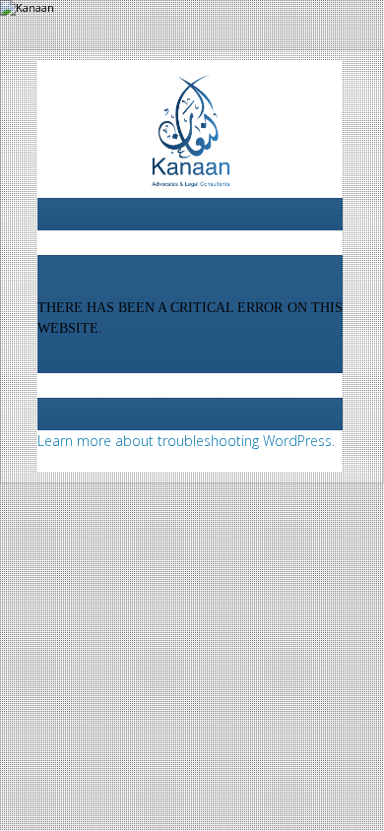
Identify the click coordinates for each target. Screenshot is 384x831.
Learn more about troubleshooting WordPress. (186, 440)
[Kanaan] (190, 135)
